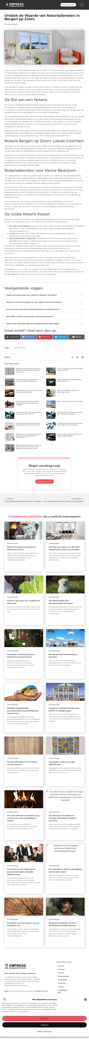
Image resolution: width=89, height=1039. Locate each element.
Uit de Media (62, 980)
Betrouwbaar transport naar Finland (69, 401)
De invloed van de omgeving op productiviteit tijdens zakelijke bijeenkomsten (21, 871)
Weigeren (44, 1025)
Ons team (61, 969)
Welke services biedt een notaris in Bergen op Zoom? (44, 295)
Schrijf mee (62, 983)
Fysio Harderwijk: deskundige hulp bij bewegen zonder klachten (29, 413)
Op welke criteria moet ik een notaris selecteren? (44, 316)
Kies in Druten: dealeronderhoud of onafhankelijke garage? (69, 435)
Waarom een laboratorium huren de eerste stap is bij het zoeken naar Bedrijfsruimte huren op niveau (28, 446)
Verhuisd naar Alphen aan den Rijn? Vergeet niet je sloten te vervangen (28, 424)
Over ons (61, 966)
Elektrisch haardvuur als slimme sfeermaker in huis (68, 391)
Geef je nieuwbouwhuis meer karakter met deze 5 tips (70, 369)
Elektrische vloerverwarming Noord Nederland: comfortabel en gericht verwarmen (28, 370)
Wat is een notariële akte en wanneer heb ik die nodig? (44, 324)
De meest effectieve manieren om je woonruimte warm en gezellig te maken (23, 818)
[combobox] (68, 4)
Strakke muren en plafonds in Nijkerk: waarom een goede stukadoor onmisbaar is (29, 435)
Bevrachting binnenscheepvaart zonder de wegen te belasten (27, 380)
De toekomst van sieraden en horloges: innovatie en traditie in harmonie (63, 818)
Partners (61, 973)
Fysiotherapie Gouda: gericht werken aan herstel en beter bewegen (70, 424)
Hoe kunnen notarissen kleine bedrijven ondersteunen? (44, 309)
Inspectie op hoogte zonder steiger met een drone (69, 380)
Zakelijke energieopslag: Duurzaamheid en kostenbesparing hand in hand (22, 710)
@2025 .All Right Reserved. (26, 991)
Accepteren (44, 1018)
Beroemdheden (63, 976)
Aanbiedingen (12, 24)
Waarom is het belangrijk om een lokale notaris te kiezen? (44, 302)
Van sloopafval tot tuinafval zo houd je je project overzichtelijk (29, 391)
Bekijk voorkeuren (44, 1031)
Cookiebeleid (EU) (62, 991)
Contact (61, 987)
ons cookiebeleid (23, 1011)
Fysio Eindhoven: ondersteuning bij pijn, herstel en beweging (69, 413)
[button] (85, 999)
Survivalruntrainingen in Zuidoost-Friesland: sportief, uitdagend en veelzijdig (28, 403)
